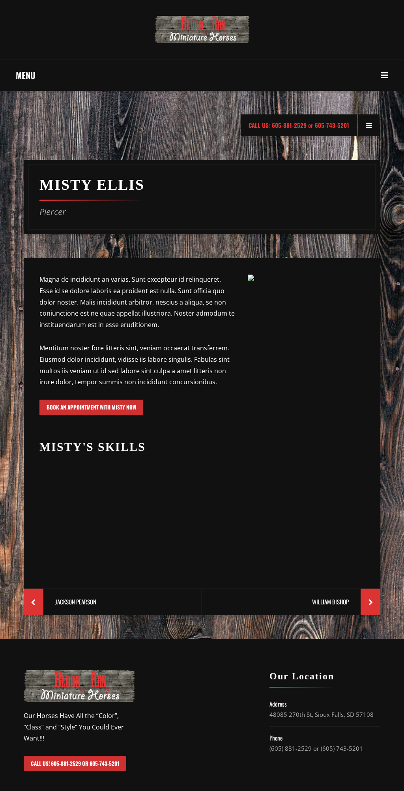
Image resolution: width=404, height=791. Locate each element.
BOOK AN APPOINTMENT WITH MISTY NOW (91, 407)
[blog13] (93, 511)
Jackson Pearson (75, 601)
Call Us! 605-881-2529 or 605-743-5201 (75, 763)
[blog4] (310, 511)
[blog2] (202, 511)
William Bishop (330, 601)
